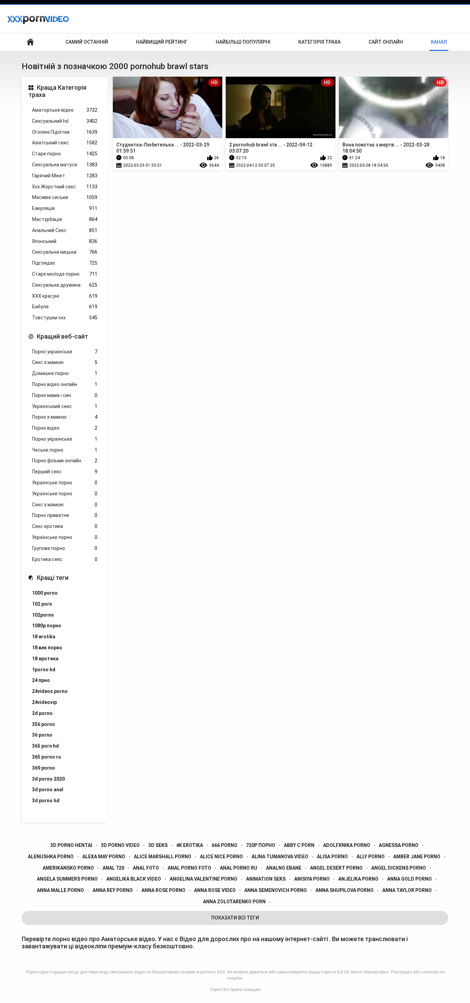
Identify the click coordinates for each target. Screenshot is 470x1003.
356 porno (43, 724)
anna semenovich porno (275, 890)
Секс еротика (64, 526)
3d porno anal (47, 789)
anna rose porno (163, 890)
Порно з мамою (64, 417)
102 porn (42, 604)
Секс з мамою (64, 362)
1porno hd (43, 669)
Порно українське (64, 351)
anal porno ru (238, 868)
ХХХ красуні (64, 296)
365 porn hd (45, 746)
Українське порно (64, 482)
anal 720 (113, 868)
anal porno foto (189, 868)
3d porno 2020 (48, 779)
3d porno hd (46, 800)
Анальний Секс (64, 230)
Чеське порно (64, 450)
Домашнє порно (64, 373)
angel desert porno (336, 868)
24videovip (44, 702)
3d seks (158, 845)
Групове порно (64, 548)
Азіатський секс (64, 142)
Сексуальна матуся (64, 164)
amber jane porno (416, 856)
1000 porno (45, 593)
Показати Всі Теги (235, 918)
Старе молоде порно (64, 274)
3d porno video (120, 845)
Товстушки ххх (64, 317)
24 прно (41, 680)
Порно (216, 989)
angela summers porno (67, 879)
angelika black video (133, 879)
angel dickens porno (398, 868)
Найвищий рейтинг (162, 42)
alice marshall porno (162, 856)
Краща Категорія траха (57, 91)
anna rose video (215, 890)
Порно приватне (64, 515)
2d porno (42, 713)
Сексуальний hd (64, 121)
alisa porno (332, 856)
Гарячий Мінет (64, 175)
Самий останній (86, 42)
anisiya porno (312, 879)
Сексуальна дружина (64, 285)
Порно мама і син (64, 395)
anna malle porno (60, 890)
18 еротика (45, 658)
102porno (43, 615)
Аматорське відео (64, 110)
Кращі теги (52, 577)
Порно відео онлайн (64, 384)
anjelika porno (358, 879)
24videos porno (50, 691)
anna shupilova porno (345, 890)
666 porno (224, 845)
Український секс (64, 406)
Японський (64, 241)
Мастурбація (64, 219)
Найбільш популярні (243, 42)
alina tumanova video (280, 856)
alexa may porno (103, 856)
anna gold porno (409, 879)
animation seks (266, 879)
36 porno (42, 735)
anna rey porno (113, 890)
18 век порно (47, 647)
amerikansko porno (68, 868)
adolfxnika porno (346, 845)
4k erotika (189, 845)
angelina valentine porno (203, 879)
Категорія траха (319, 42)
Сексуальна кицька (64, 252)
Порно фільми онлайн (64, 460)
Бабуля (64, 306)
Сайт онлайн (385, 42)
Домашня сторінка (30, 42)
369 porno (43, 768)
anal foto (146, 868)
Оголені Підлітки (64, 132)
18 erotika (43, 636)
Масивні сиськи (64, 197)
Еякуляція (64, 208)
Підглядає (64, 263)
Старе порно (64, 153)
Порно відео (64, 428)
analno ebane (283, 868)
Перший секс (64, 471)
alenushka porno (51, 856)
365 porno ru (46, 757)
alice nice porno (221, 856)
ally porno (370, 856)
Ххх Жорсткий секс (64, 186)
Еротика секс (64, 559)
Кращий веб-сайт (62, 336)
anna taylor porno (407, 890)
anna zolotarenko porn (234, 901)
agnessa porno (398, 845)
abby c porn (299, 845)
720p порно (260, 845)
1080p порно (46, 625)
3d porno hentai (71, 845)
